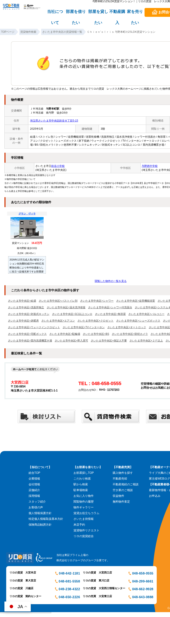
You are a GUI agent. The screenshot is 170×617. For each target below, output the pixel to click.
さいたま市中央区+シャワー (97, 300)
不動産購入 (117, 13)
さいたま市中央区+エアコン (58, 320)
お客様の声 (36, 507)
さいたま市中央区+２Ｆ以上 (146, 340)
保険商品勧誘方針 (40, 524)
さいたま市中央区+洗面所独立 (26, 307)
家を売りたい (135, 13)
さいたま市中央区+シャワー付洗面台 (110, 307)
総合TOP (34, 472)
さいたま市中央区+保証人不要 (109, 340)
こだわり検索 (82, 478)
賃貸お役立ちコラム (86, 513)
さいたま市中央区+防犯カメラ (130, 333)
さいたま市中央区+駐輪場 (64, 333)
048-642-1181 (69, 573)
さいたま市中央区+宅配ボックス (27, 333)
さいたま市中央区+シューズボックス (138, 320)
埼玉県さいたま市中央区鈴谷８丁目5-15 (54, 120)
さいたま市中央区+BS (96, 333)
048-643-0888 (142, 597)
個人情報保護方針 (40, 513)
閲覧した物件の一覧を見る (111, 281)
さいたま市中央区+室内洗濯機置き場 (30, 340)
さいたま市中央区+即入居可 (71, 340)
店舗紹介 (34, 490)
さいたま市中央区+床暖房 (23, 320)
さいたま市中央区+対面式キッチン (28, 314)
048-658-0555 (142, 573)
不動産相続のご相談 (126, 484)
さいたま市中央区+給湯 (22, 300)
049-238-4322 (69, 589)
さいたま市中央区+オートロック (126, 327)
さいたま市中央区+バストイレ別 (58, 300)
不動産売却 (120, 478)
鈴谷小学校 (58, 166)
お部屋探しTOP (83, 472)
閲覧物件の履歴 (83, 501)
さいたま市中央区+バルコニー (146, 314)
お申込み (154, 495)
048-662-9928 (142, 589)
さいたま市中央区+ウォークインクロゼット (34, 327)
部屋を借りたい (76, 13)
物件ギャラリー (83, 507)
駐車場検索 (80, 490)
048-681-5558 (69, 581)
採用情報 (34, 495)
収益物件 (118, 495)
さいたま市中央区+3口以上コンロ (72, 314)
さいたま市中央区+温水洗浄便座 (66, 307)
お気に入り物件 (83, 495)
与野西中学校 (150, 166)
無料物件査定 (121, 501)
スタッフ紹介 (37, 501)
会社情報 (34, 484)
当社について (55, 13)
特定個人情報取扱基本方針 (46, 519)
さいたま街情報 (83, 519)
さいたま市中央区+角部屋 (110, 314)
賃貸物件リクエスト (86, 530)
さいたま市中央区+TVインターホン (84, 327)
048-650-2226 (69, 597)
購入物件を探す (123, 472)
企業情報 (34, 478)
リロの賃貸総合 (83, 536)
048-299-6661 (142, 581)
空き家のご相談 (123, 490)
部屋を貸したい (98, 13)
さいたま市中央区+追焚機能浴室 (135, 300)
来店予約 (79, 524)
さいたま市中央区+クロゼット (95, 320)
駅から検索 (80, 484)
